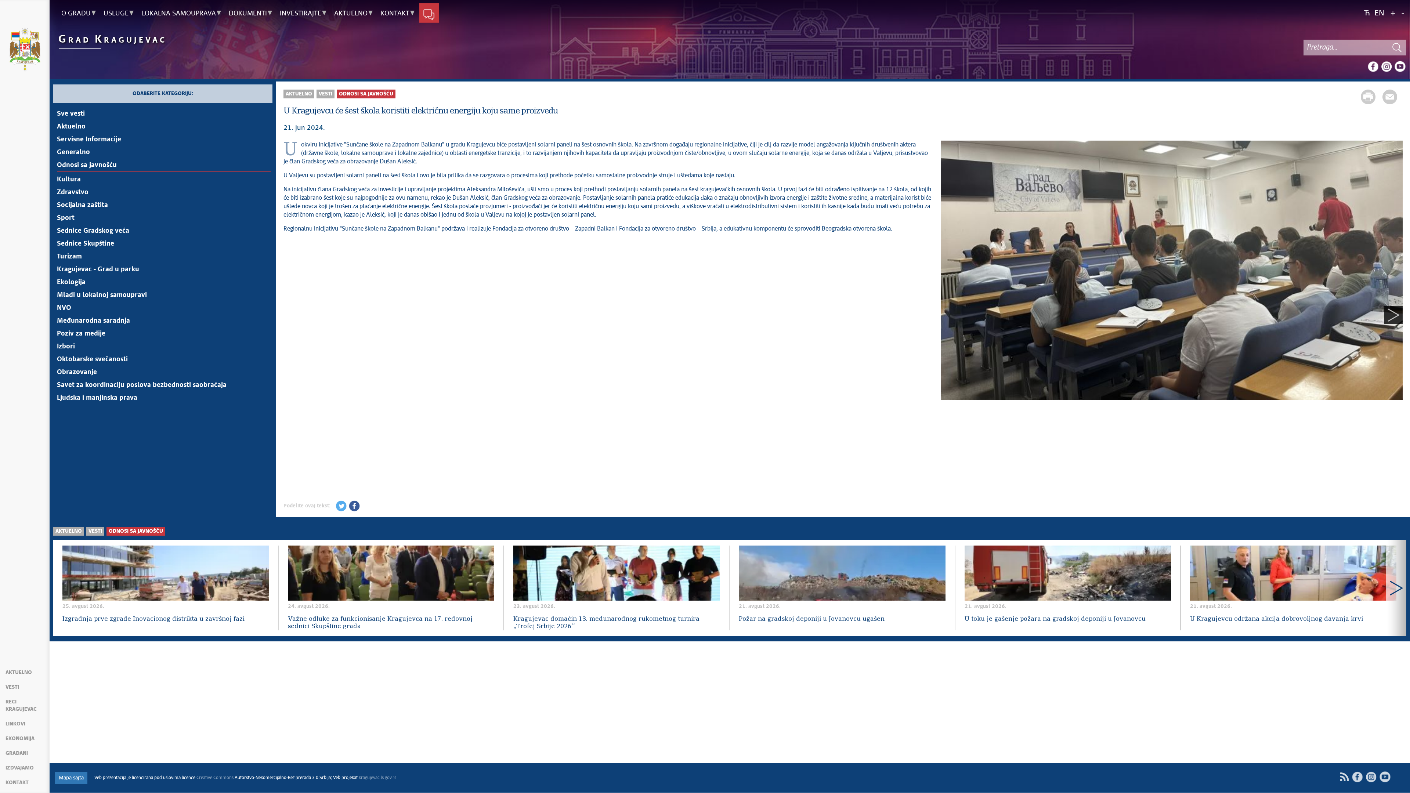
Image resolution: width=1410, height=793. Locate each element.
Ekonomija (20, 738)
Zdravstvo (72, 192)
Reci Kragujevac (21, 705)
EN (1379, 13)
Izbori (66, 346)
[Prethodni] (950, 315)
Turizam (69, 256)
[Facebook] (1372, 66)
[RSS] (1344, 777)
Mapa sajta (71, 778)
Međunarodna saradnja (93, 321)
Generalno (73, 152)
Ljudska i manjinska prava (97, 398)
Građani (17, 753)
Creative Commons (215, 778)
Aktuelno (19, 672)
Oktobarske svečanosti (92, 359)
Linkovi (15, 724)
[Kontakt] (429, 13)
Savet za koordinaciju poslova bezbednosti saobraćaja (142, 385)
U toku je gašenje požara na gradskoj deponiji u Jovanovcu (1055, 619)
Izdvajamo (20, 768)
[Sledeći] (1393, 315)
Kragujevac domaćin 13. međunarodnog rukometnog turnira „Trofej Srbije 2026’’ (606, 623)
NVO (64, 308)
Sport (66, 218)
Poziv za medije (81, 333)
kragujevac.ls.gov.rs (377, 778)
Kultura (69, 179)
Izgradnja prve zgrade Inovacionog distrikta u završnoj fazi (153, 619)
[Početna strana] (25, 51)
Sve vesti (71, 114)
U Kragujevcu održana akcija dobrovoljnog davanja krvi (1276, 619)
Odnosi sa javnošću (87, 165)
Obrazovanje (77, 372)
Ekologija (71, 282)
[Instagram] (1386, 66)
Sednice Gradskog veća (93, 231)
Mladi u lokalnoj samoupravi (102, 295)
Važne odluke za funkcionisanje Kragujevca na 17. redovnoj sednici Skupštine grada (380, 623)
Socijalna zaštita (82, 205)
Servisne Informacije (89, 139)
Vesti (12, 687)
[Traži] (1397, 47)
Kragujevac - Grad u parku (98, 269)
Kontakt (17, 782)
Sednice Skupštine (85, 243)
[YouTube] (1400, 66)
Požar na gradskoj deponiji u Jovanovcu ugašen (812, 619)
